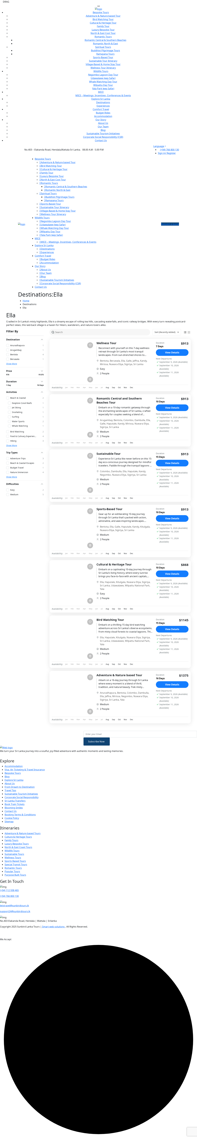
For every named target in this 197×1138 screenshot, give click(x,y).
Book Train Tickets (15, 804)
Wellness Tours (13, 857)
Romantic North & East (105, 43)
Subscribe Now (96, 741)
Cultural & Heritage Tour (103, 22)
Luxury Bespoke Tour (103, 29)
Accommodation (103, 116)
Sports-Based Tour (103, 57)
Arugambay (106, 420)
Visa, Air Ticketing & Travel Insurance (25, 769)
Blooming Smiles (14, 807)
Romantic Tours (103, 36)
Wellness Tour (106, 343)
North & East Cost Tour (103, 33)
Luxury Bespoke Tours (17, 843)
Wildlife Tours (100, 71)
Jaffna (136, 360)
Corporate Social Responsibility (22, 797)
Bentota (104, 360)
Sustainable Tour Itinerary (103, 60)
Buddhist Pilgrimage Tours (105, 50)
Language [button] (158, 146)
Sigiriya (128, 364)
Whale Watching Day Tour (103, 81)
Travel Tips (10, 790)
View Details (172, 352)
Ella (123, 360)
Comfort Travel (101, 109)
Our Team (103, 126)
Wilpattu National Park (137, 585)
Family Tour (103, 26)
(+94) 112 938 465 (9, 890)
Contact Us (101, 140)
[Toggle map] (90, 379)
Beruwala (115, 360)
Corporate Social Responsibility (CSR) (103, 137)
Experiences (103, 105)
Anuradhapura (108, 692)
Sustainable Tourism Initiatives (103, 133)
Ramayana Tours (105, 54)
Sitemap (9, 821)
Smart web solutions (53, 926)
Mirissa (104, 364)
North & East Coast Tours (18, 847)
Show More (11, 363)
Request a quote (170, 224)
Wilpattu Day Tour (103, 85)
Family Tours (11, 840)
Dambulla (140, 420)
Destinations (103, 102)
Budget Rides (103, 112)
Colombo (128, 420)
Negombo (105, 474)
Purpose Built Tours (15, 874)
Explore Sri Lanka (100, 98)
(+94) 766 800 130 (169, 149)
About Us (103, 123)
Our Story (100, 119)
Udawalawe (117, 585)
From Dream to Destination (20, 787)
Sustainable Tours (14, 854)
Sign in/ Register (167, 153)
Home (26, 300)
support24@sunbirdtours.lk (15, 911)
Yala (102, 589)
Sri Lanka (138, 364)
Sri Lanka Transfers (15, 800)
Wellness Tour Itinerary (103, 67)
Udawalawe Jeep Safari (103, 78)
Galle (129, 360)
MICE (101, 92)
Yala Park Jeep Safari (103, 88)
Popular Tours (12, 871)
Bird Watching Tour (103, 19)
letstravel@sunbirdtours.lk (14, 905)
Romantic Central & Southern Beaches (105, 40)
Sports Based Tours (15, 861)
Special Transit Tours (16, 864)
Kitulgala (145, 526)
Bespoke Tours (101, 12)
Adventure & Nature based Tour (103, 15)
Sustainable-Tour (108, 454)
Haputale (112, 423)
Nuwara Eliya (116, 364)
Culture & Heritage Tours (18, 836)
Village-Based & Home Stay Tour (103, 64)
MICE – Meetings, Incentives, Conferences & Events (103, 95)
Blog (103, 130)
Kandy (143, 360)
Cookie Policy (12, 818)
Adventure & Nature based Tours (23, 833)
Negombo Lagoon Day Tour (103, 74)
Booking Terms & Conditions (20, 814)
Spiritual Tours (103, 47)
